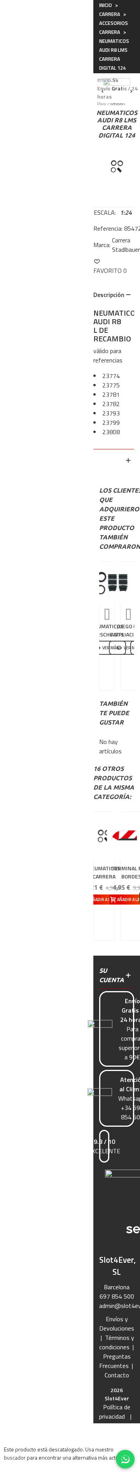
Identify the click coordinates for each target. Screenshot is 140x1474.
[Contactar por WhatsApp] (125, 1459)
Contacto (117, 1375)
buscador (15, 1457)
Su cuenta (111, 975)
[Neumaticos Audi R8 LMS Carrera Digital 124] (116, 165)
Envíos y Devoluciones (116, 1323)
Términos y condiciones (116, 1342)
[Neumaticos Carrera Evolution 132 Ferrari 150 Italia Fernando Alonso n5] (104, 836)
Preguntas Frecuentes (115, 1361)
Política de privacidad (114, 1411)
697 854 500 (117, 1296)
